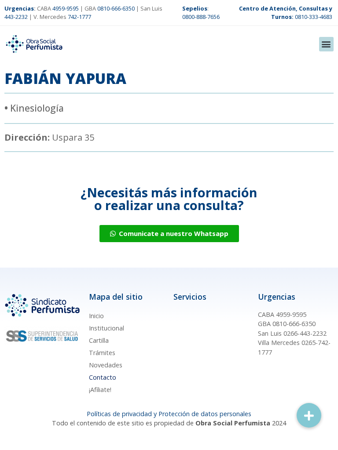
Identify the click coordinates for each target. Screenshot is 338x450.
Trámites (102, 352)
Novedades (105, 365)
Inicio (96, 316)
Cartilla (99, 340)
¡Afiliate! (100, 389)
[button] (326, 44)
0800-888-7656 (201, 17)
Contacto (102, 377)
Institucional (106, 328)
